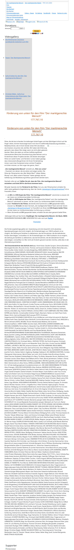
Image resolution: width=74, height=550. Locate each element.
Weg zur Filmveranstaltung (14, 17)
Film (7, 5)
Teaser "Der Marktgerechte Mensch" (18, 58)
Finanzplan (37, 222)
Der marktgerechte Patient (33, 3)
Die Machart (10, 9)
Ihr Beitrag (38, 13)
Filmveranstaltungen (12, 13)
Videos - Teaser (29, 13)
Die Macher (10, 11)
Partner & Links (62, 13)
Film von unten (47, 3)
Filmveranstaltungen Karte (14, 15)
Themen (8, 7)
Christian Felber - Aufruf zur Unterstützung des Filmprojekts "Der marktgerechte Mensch (18, 96)
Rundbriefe (46, 13)
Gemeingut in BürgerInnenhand (53, 189)
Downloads (9, 19)
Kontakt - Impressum (21, 19)
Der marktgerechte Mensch (14, 3)
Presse (54, 13)
